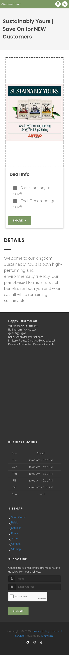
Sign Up (18, 611)
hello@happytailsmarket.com (25, 336)
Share (18, 220)
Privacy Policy (41, 631)
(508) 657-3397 (17, 333)
